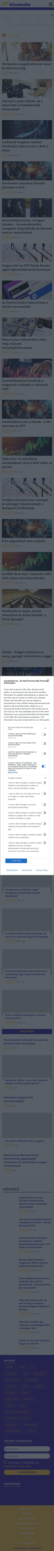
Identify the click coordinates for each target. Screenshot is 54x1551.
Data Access (27, 870)
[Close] (48, 681)
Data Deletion (12, 870)
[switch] (44, 734)
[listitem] (27, 728)
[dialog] (27, 775)
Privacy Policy (42, 870)
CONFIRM (16, 861)
